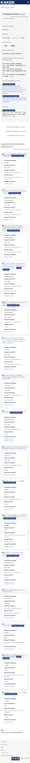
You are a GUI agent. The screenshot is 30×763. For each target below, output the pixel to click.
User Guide (4, 744)
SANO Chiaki (7, 349)
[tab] (16, 127)
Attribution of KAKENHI (7, 755)
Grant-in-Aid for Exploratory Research (12, 499)
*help (26, 16)
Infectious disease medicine (9, 91)
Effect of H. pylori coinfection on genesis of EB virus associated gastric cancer (14, 303)
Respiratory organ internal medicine (11, 100)
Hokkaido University (8, 404)
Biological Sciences (8, 541)
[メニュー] (28, 2)
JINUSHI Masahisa (8, 385)
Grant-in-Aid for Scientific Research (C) (13, 172)
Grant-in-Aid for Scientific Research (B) (13, 286)
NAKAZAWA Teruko (8, 598)
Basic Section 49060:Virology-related (12, 214)
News (2, 750)
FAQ (2, 747)
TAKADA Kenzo (7, 455)
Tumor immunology (8, 400)
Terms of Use (4, 752)
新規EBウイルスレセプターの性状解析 (14, 481)
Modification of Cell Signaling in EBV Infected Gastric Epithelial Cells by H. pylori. (12, 554)
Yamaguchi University (9, 583)
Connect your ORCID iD (18, 16)
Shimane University (8, 183)
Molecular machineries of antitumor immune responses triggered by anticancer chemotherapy (13, 377)
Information (4, 741)
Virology (4, 86)
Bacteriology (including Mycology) (16, 98)
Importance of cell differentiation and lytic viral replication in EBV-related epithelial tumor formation (14, 191)
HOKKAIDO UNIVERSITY (10, 474)
